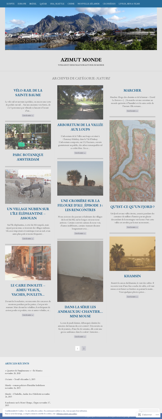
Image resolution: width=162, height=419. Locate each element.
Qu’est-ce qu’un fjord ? (132, 206)
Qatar (43, 3)
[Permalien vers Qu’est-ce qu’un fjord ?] (132, 200)
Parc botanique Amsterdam (28, 157)
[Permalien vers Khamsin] (132, 270)
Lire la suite (28, 115)
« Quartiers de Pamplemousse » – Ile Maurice (24, 370)
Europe (22, 3)
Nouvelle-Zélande (89, 3)
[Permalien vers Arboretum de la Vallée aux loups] (80, 118)
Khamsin (132, 276)
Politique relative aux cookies (66, 413)
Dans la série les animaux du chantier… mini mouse (80, 311)
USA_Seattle (57, 3)
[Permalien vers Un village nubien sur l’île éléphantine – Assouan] (28, 202)
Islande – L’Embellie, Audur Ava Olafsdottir (23, 394)
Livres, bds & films (129, 3)
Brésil (33, 3)
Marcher (132, 90)
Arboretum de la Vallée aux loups (80, 127)
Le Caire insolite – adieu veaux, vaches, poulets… (28, 290)
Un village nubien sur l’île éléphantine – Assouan (28, 213)
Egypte (11, 3)
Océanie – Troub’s (12, 379)
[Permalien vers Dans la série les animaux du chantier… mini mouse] (80, 300)
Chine (71, 3)
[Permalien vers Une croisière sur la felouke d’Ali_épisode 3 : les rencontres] (80, 194)
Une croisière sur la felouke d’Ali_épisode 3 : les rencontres (80, 205)
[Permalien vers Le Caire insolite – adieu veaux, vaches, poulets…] (28, 279)
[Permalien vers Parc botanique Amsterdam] (28, 148)
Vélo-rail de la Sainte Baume (28, 92)
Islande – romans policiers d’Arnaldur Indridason (25, 385)
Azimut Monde (81, 28)
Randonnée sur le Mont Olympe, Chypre (22, 402)
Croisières (109, 3)
